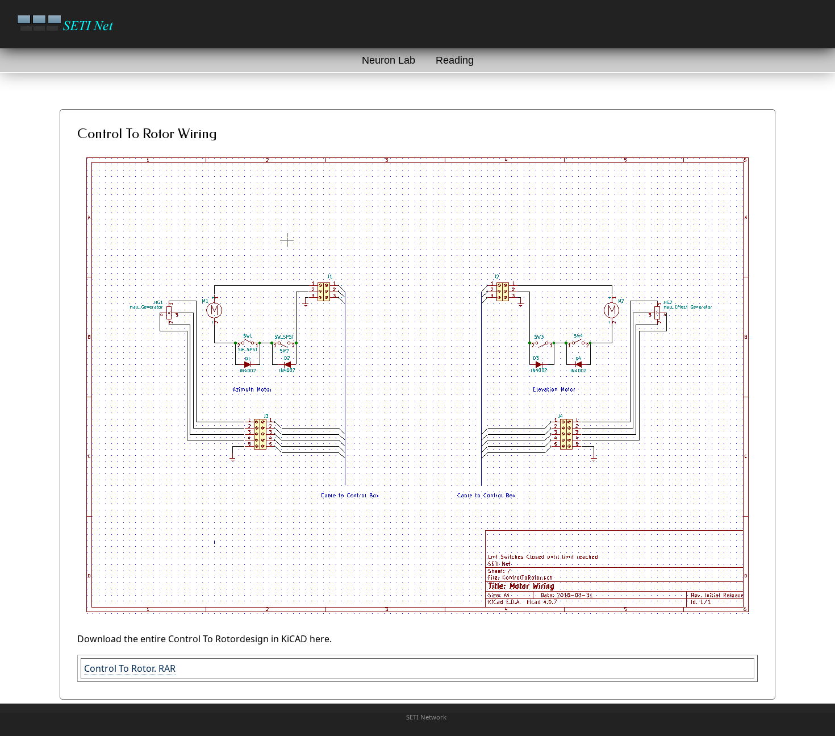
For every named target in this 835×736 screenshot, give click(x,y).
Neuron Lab (388, 60)
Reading (455, 60)
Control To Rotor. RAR (130, 668)
